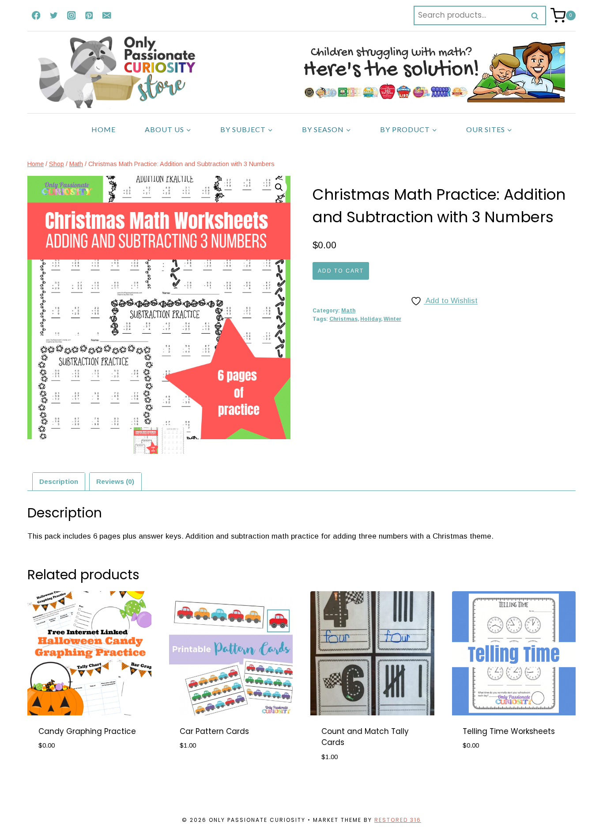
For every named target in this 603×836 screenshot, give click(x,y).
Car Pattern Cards (214, 731)
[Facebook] (36, 15)
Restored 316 (397, 820)
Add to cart (341, 271)
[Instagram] (71, 15)
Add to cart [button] (61, 772)
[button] (279, 187)
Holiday (370, 319)
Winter (392, 319)
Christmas (343, 319)
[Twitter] (53, 15)
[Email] (106, 15)
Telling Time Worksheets (509, 731)
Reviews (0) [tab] (115, 481)
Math (348, 311)
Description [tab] (58, 481)
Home (103, 129)
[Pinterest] (89, 15)
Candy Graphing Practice (87, 731)
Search (537, 15)
